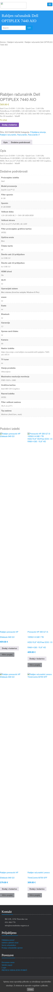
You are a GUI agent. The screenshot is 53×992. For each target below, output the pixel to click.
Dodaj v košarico (9, 124)
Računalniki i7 (34, 134)
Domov (3, 42)
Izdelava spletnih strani (10, 943)
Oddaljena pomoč (8, 940)
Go (29, 28)
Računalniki (22, 134)
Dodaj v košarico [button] (9, 648)
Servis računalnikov (9, 945)
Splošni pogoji (7, 965)
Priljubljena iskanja (38, 132)
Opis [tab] (5, 142)
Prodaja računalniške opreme (12, 948)
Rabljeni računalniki (15, 42)
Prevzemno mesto (8, 962)
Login (4, 968)
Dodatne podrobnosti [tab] (20, 142)
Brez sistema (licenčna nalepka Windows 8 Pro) (20, 292)
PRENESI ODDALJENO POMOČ (14, 970)
